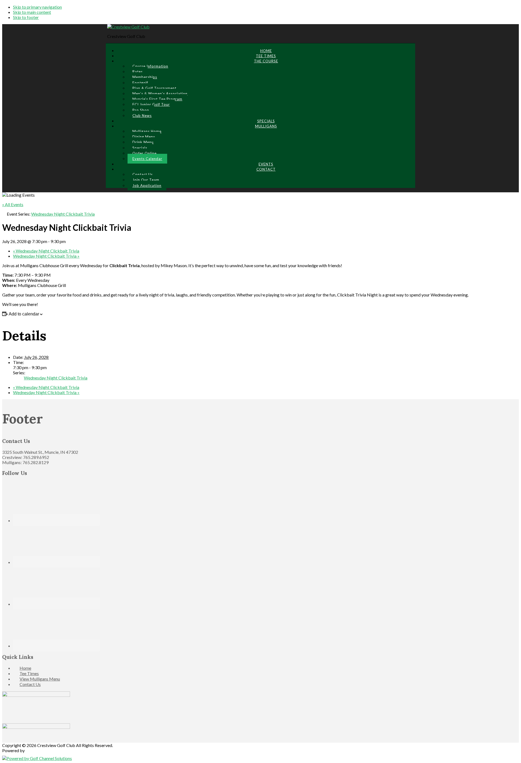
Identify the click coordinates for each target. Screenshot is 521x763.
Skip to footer (26, 17)
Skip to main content (32, 12)
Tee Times (29, 673)
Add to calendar (24, 314)
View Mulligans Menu (40, 678)
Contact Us (30, 684)
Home (25, 668)
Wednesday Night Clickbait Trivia (46, 250)
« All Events (12, 204)
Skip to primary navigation (37, 6)
